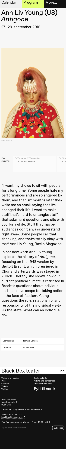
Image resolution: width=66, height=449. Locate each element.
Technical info (40, 378)
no (62, 371)
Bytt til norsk (44, 388)
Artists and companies (44, 380)
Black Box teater (20, 370)
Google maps (18, 409)
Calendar (8, 2)
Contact (5, 383)
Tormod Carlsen (30, 340)
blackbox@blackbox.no (12, 417)
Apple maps (34, 409)
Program (30, 2)
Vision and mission (10, 378)
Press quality (6, 140)
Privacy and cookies (43, 383)
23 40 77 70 (14, 414)
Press (4, 380)
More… (51, 2)
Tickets (4, 386)
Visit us (4, 389)
